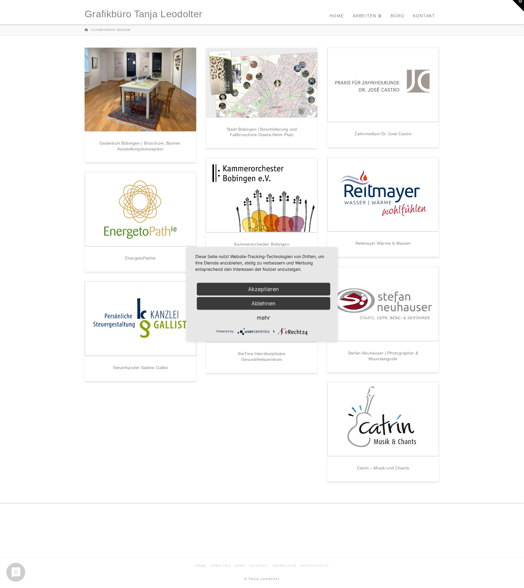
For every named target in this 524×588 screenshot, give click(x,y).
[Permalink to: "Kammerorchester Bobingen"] (261, 195)
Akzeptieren (263, 289)
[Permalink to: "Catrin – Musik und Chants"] (383, 419)
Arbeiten (220, 565)
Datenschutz (314, 565)
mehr (263, 317)
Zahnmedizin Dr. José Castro (382, 133)
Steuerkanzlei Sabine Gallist (140, 367)
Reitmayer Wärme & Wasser (383, 243)
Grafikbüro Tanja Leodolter (143, 14)
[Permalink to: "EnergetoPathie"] (140, 209)
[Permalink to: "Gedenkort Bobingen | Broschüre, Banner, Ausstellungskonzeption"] (140, 89)
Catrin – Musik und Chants (383, 467)
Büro (240, 565)
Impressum (284, 565)
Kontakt (259, 565)
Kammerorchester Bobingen (261, 244)
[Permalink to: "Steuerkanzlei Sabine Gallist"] (140, 318)
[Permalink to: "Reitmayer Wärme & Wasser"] (383, 194)
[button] (518, 6)
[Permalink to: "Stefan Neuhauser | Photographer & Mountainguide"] (383, 304)
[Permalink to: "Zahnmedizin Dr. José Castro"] (383, 85)
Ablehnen (263, 303)
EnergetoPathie (140, 258)
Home (201, 565)
